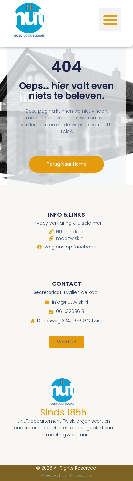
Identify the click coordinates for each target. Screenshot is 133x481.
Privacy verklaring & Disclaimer (67, 223)
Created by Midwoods (66, 475)
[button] (110, 19)
